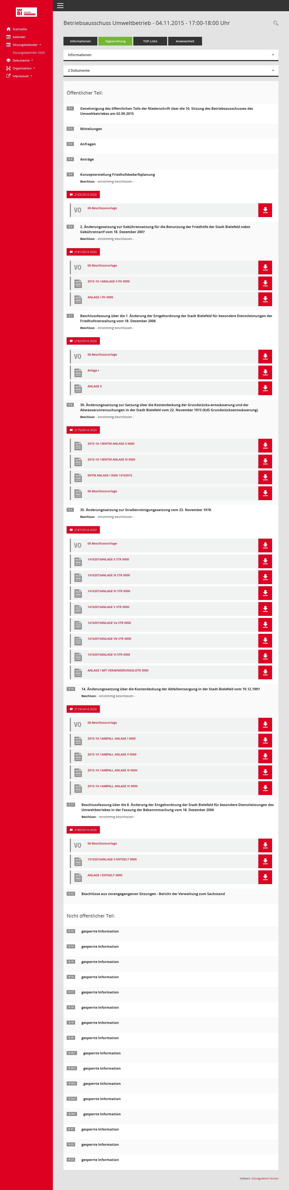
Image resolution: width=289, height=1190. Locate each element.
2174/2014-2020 (85, 709)
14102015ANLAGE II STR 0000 (108, 559)
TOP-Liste (150, 41)
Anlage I (93, 370)
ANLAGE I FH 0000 (100, 297)
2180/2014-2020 (85, 830)
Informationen (80, 41)
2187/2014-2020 (85, 530)
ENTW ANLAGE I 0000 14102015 (110, 475)
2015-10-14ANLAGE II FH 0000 (109, 281)
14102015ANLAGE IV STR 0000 (109, 591)
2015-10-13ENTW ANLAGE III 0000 (111, 459)
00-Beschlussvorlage (102, 208)
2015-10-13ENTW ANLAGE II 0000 (111, 444)
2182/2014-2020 (85, 341)
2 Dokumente (79, 70)
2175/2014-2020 (85, 430)
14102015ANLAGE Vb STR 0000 (109, 639)
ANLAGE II (95, 386)
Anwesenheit (185, 41)
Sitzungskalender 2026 (29, 53)
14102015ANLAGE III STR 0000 (109, 575)
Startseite (20, 29)
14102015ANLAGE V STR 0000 (108, 607)
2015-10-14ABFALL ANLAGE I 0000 (112, 738)
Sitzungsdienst (265, 1178)
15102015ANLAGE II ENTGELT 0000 (112, 859)
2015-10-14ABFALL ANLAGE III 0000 (112, 770)
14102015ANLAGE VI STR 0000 (109, 654)
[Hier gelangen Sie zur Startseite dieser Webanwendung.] (26, 12)
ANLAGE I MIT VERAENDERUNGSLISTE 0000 (118, 670)
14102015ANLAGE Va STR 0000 (109, 623)
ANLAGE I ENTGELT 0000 (105, 875)
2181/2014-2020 (85, 252)
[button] (26, 45)
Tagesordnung (115, 41)
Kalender (19, 37)
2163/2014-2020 (85, 195)
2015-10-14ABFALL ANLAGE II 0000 (112, 754)
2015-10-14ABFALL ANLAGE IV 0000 (113, 786)
